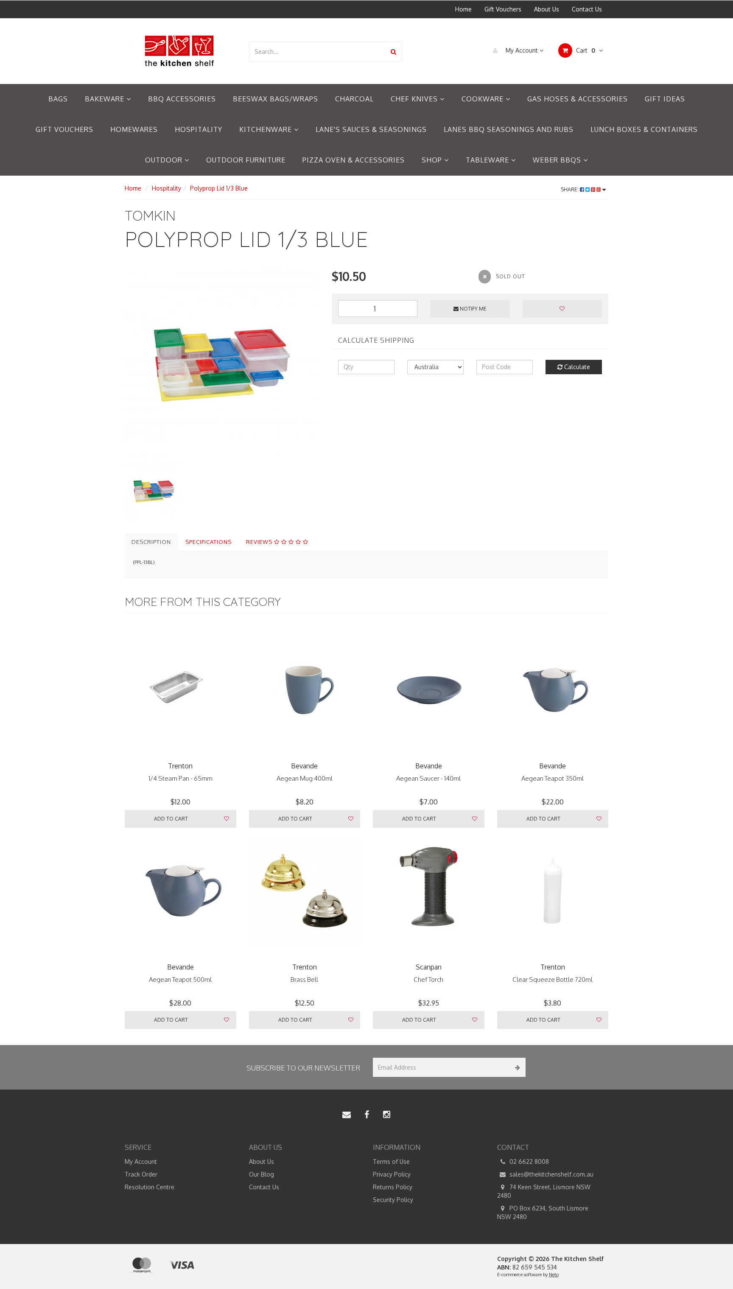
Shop (433, 160)
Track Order (141, 1174)
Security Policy (393, 1199)
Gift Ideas (665, 99)
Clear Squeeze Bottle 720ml (552, 979)
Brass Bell (304, 979)
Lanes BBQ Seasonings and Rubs (509, 129)
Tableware (488, 160)
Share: (570, 189)
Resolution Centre (149, 1187)
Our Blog (261, 1174)
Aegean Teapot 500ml (180, 979)
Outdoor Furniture (245, 160)
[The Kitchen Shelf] (180, 50)
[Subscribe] (516, 1067)
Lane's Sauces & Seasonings (371, 129)
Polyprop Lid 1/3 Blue (219, 188)
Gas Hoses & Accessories (577, 99)
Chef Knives (415, 99)
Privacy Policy (392, 1174)
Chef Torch (428, 979)
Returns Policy (392, 1187)
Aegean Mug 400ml (305, 778)
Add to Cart (171, 818)
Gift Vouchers (502, 9)
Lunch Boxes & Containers (644, 129)
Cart (584, 50)
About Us (546, 9)
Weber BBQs (558, 160)
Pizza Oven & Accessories (353, 160)
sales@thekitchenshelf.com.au (550, 1174)
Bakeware (105, 99)
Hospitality (198, 129)
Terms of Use (391, 1161)
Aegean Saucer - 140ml (428, 778)
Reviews (260, 541)
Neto (554, 1275)
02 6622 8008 (528, 1161)
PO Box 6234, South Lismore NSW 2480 (542, 1212)
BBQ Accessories (182, 99)
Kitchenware (266, 129)
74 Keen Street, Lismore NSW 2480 (543, 1191)
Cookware (484, 99)
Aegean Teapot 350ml (552, 778)
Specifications (208, 541)
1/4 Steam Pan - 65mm (180, 778)
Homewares (134, 129)
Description (151, 541)
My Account (522, 50)
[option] (222, 365)
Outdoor (165, 160)
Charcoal (354, 99)
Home (463, 9)
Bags (58, 99)
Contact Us (587, 9)
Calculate (576, 366)
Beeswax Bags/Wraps (275, 99)
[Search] (393, 51)
